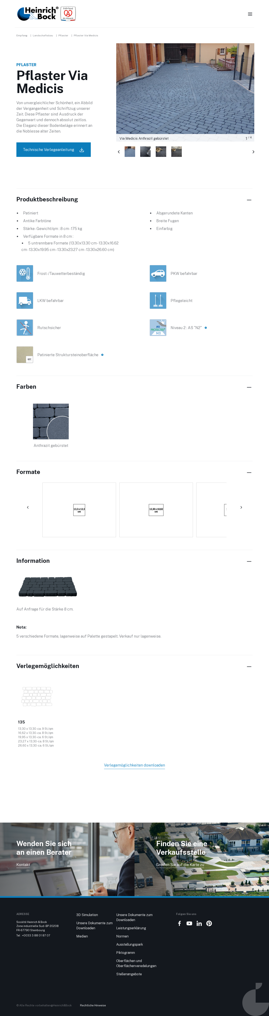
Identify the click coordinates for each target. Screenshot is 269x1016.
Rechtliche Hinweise (93, 1005)
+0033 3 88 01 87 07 (36, 935)
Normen (122, 936)
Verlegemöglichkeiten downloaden (134, 765)
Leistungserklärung (131, 928)
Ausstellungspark (129, 944)
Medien (82, 936)
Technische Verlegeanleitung (49, 149)
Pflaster (63, 35)
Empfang (21, 35)
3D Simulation (87, 915)
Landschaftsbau (43, 35)
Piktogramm (125, 953)
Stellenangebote (129, 974)
